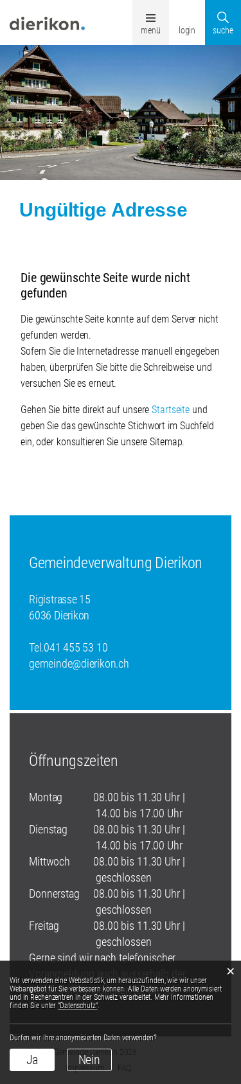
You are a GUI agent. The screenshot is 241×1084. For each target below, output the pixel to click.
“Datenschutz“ (78, 1005)
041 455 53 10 (75, 647)
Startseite (171, 410)
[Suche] (223, 12)
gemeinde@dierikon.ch (79, 663)
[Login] (187, 12)
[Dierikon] (47, 23)
